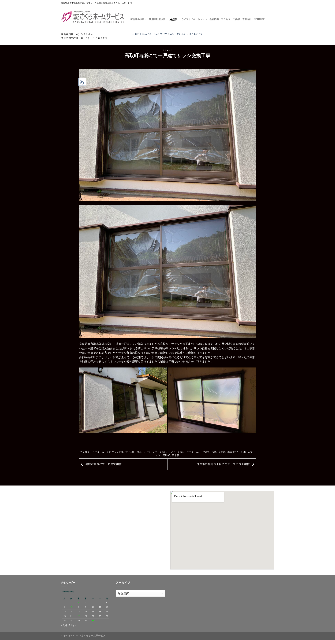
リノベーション (176, 451)
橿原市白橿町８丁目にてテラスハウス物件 (223, 464)
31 (93, 620)
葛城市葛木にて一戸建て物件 (103, 464)
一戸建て (204, 451)
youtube (259, 19)
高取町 (166, 455)
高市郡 (175, 455)
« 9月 (64, 625)
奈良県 (221, 451)
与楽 (214, 451)
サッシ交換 (117, 451)
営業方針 (247, 19)
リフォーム (167, 50)
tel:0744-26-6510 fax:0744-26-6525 (154, 34)
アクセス (225, 19)
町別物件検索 (137, 19)
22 (78, 616)
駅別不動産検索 (157, 19)
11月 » (72, 625)
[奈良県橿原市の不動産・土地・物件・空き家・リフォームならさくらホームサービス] (93, 17)
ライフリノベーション (155, 451)
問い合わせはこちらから (190, 34)
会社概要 (214, 19)
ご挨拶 (236, 19)
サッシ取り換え (133, 451)
